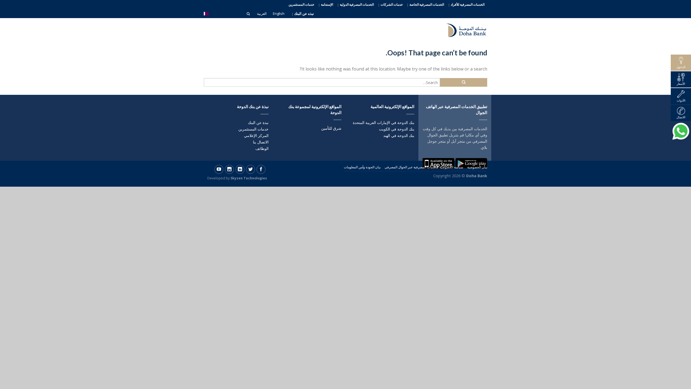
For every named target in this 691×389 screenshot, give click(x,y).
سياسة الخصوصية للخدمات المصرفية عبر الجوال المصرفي (424, 167)
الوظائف (262, 148)
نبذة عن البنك (258, 122)
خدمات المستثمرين (301, 4)
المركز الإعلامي (256, 135)
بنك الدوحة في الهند (398, 135)
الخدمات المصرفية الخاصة (426, 4)
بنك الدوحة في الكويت (396, 129)
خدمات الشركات (392, 4)
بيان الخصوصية (477, 167)
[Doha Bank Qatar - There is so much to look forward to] (463, 29)
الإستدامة (327, 4)
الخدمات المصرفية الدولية (357, 4)
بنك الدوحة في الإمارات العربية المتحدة (383, 122)
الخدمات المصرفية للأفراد (468, 4)
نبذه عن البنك (304, 13)
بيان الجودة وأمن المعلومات (362, 167)
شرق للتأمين (331, 128)
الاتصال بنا (261, 142)
